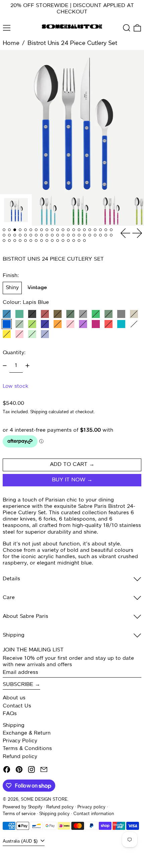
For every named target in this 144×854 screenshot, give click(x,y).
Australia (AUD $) (21, 841)
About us (14, 698)
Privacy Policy (20, 741)
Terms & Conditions (27, 748)
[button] (127, 27)
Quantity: (14, 353)
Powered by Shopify (23, 807)
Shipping (38, 412)
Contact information (93, 814)
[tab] (4, 229)
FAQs (10, 713)
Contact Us (17, 706)
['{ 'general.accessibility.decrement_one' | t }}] (4, 365)
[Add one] (27, 365)
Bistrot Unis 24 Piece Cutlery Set (72, 43)
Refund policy (20, 756)
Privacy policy (91, 807)
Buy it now (68, 480)
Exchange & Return (27, 733)
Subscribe (18, 684)
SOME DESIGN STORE (44, 799)
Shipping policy (54, 814)
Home (11, 43)
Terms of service (19, 814)
